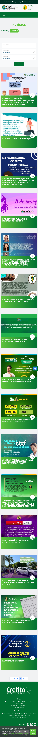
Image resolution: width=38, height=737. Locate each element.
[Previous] (11, 678)
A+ (11, 1)
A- (13, 1)
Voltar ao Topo (19, 2)
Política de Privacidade (17, 733)
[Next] (27, 678)
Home (5, 31)
